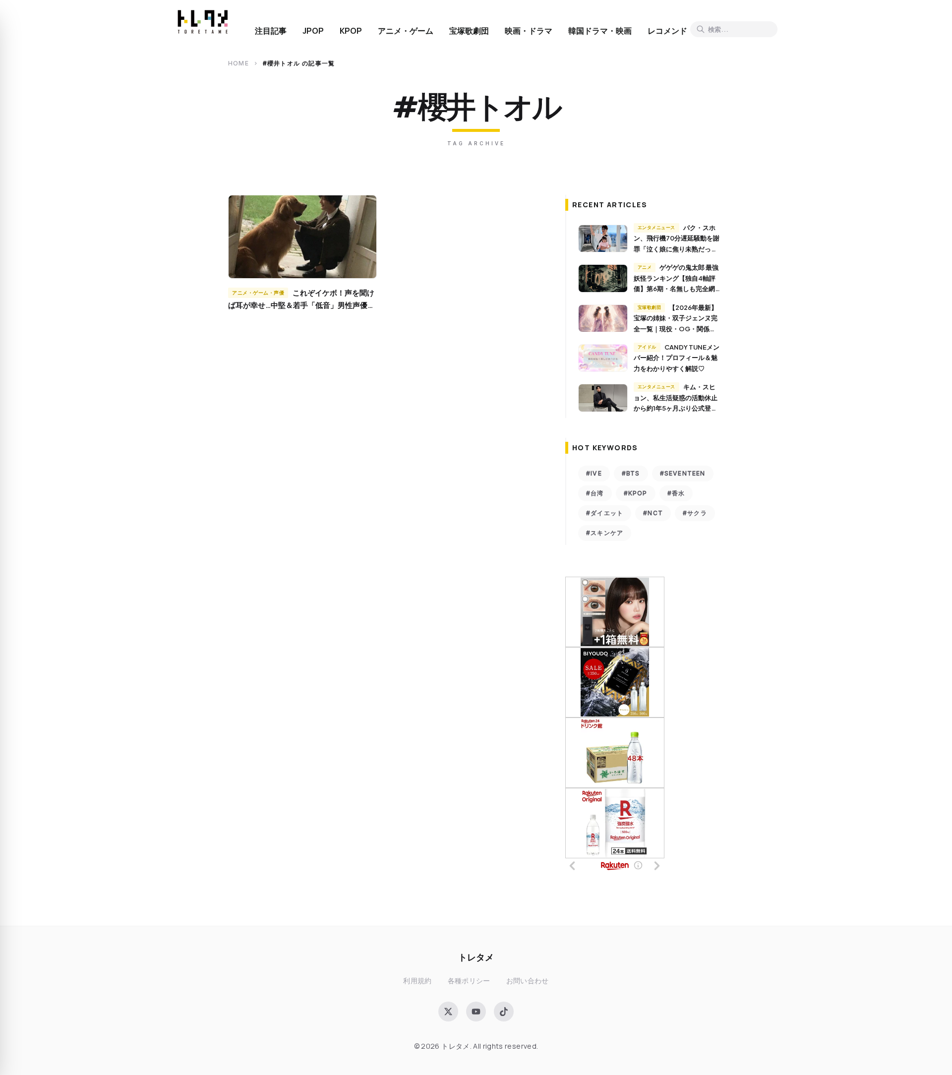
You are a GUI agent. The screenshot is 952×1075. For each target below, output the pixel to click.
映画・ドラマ (528, 30)
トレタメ (476, 956)
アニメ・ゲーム (405, 30)
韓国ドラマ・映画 (600, 30)
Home (238, 63)
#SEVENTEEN (683, 473)
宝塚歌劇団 (469, 30)
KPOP (351, 30)
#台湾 (595, 493)
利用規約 (417, 980)
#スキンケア (604, 533)
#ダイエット (604, 513)
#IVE (594, 473)
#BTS (631, 473)
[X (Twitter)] (448, 1011)
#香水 (676, 493)
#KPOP (636, 493)
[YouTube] (476, 1011)
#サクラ (695, 513)
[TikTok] (504, 1011)
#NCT (653, 513)
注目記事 (271, 30)
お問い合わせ (527, 980)
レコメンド (667, 30)
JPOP (313, 30)
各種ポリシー (469, 980)
